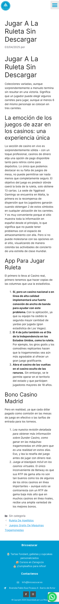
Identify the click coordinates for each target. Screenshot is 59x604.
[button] (55, 5)
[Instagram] (33, 594)
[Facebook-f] (26, 594)
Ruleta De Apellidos (21, 520)
